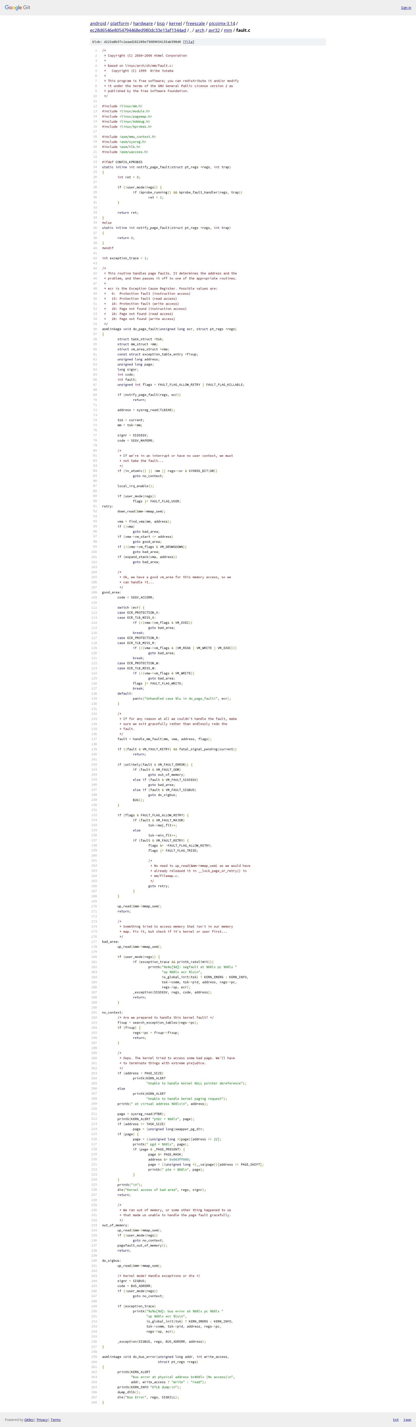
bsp (161, 23)
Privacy (42, 1419)
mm (228, 30)
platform (119, 23)
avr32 (214, 30)
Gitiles (29, 1419)
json (407, 1419)
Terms (56, 1419)
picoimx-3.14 (222, 23)
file (189, 42)
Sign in (406, 7)
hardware (143, 23)
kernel (175, 23)
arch (199, 30)
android (98, 23)
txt (396, 1419)
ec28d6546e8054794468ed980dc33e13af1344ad (138, 30)
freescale (195, 23)
